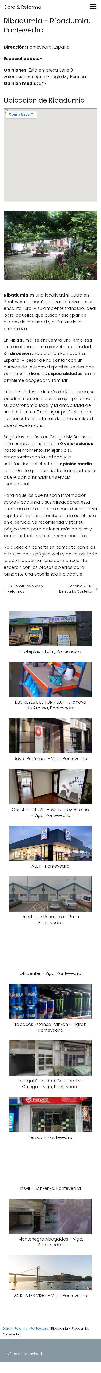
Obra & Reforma (22, 7)
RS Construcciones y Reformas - (25, 588)
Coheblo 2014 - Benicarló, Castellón (76, 588)
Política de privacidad (23, 1354)
